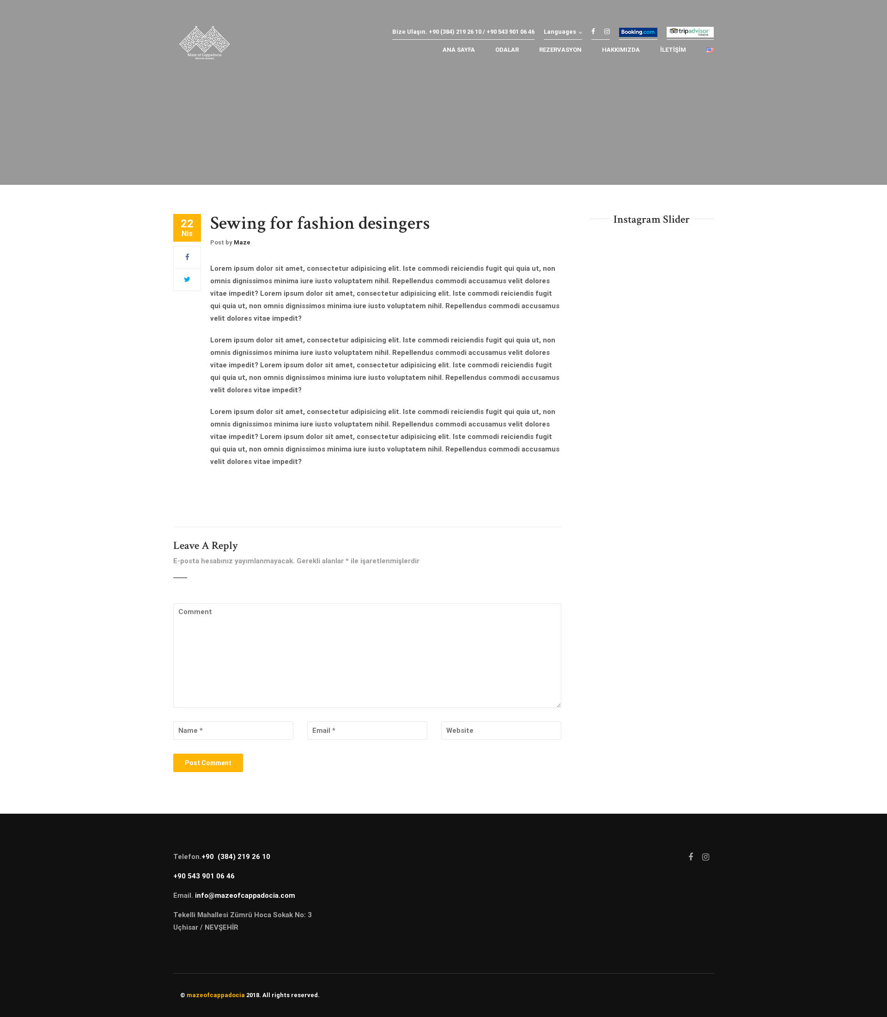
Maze (242, 242)
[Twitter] (187, 279)
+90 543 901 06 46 (204, 876)
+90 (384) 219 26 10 (235, 857)
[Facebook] (187, 257)
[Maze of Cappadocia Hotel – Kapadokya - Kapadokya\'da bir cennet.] (204, 45)
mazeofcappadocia (216, 995)
